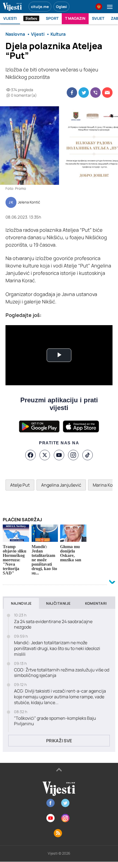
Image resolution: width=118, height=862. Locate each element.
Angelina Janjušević (61, 485)
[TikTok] (87, 455)
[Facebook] (30, 455)
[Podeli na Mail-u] (107, 92)
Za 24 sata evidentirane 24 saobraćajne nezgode (53, 624)
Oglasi (61, 6)
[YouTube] (59, 455)
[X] (45, 455)
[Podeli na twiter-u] (83, 92)
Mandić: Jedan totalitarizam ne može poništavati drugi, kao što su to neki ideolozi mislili (57, 648)
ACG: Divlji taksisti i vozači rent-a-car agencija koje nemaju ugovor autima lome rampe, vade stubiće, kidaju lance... (60, 696)
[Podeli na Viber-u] (95, 92)
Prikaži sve (59, 741)
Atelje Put (20, 485)
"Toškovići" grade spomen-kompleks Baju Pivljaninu (55, 721)
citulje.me (40, 6)
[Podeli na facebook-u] (72, 92)
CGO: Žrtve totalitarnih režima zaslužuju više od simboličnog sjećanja (61, 673)
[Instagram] (73, 455)
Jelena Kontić (29, 202)
